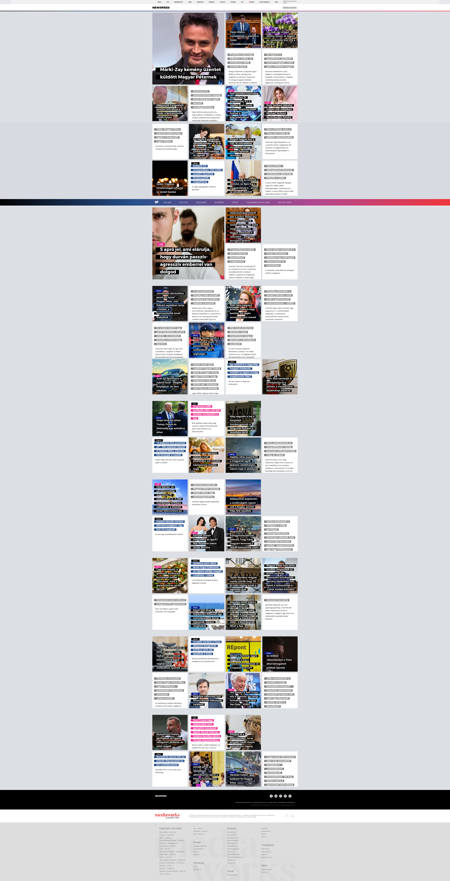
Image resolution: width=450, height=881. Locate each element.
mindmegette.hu (233, 849)
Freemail (212, 2)
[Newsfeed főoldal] (161, 796)
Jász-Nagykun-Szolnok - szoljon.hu (172, 860)
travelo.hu (231, 852)
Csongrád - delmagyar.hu (168, 843)
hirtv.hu (196, 852)
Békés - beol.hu (165, 838)
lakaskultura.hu (233, 838)
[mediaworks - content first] (167, 816)
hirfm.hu (264, 872)
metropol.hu (265, 831)
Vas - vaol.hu (198, 828)
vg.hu (195, 866)
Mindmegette (178, 2)
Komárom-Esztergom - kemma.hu (172, 863)
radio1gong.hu (266, 869)
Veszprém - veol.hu (200, 831)
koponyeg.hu (266, 852)
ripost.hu (264, 828)
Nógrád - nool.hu (165, 865)
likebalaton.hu (232, 843)
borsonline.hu (232, 875)
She (242, 2)
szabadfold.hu (198, 849)
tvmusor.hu (231, 863)
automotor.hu (232, 835)
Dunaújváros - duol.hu (167, 846)
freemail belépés (289, 8)
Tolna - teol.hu (164, 874)
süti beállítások (272, 802)
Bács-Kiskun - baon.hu (167, 832)
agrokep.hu (197, 869)
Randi (252, 2)
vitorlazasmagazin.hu (235, 857)
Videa (190, 2)
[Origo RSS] (290, 796)
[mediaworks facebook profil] (286, 816)
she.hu (263, 837)
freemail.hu (265, 849)
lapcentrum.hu (266, 857)
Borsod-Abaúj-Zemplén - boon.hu (171, 840)
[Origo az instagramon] (280, 796)
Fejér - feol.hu (164, 849)
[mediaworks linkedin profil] (292, 816)
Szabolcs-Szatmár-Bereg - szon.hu (172, 871)
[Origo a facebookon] (271, 796)
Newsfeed (200, 2)
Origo (159, 2)
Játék (276, 2)
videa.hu (264, 854)
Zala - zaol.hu (198, 834)
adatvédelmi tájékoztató (242, 802)
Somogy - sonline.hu (167, 868)
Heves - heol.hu (165, 857)
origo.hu (196, 854)
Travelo (222, 2)
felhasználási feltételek (258, 802)
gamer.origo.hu (233, 840)
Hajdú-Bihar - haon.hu (167, 854)
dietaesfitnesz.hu (233, 854)
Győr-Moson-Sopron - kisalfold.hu (171, 852)
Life (168, 2)
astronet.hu (231, 832)
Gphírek (233, 2)
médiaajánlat (291, 802)
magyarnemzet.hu (200, 846)
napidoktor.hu (232, 846)
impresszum (282, 802)
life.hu (263, 834)
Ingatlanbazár (264, 2)
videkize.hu (231, 860)
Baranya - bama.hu (166, 835)
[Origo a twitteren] (275, 796)
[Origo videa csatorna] (285, 796)
